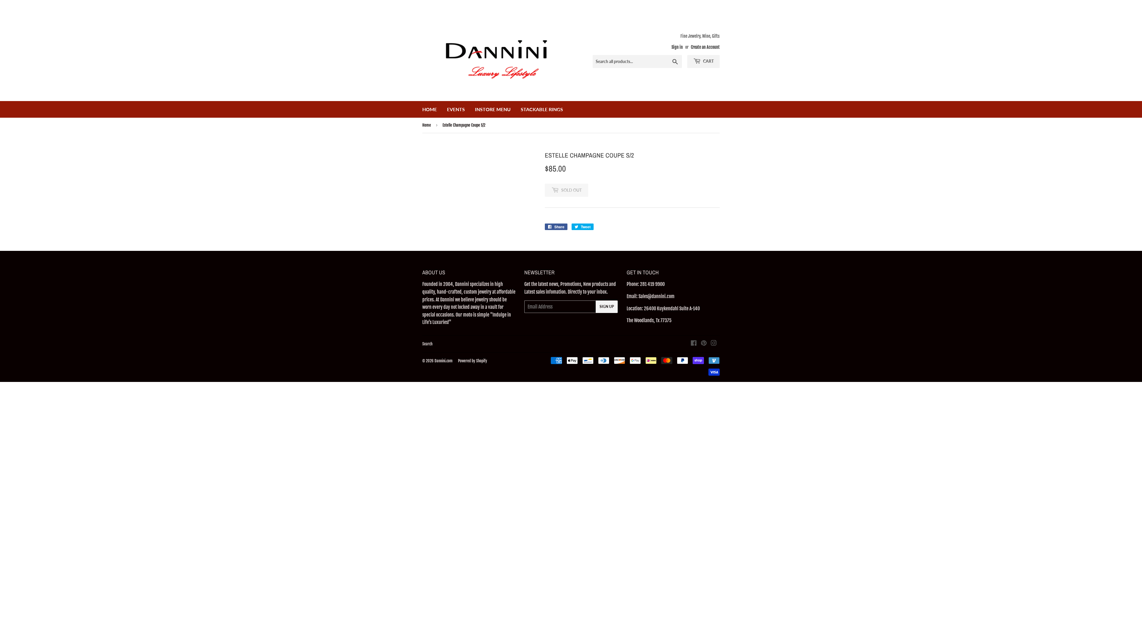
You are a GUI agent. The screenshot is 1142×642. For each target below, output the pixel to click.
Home (429, 109)
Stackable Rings (542, 109)
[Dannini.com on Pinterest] (704, 344)
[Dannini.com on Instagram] (714, 344)
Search (427, 344)
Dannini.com (443, 360)
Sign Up (607, 306)
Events (456, 109)
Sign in (677, 47)
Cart (708, 61)
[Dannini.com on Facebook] (694, 344)
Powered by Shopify (472, 360)
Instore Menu (493, 109)
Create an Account (705, 47)
